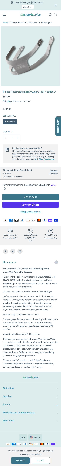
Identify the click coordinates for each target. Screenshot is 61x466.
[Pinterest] (20, 251)
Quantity (8, 131)
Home (5, 22)
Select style (9, 116)
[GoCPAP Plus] (30, 14)
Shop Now (27, 6)
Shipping (7, 101)
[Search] (50, 14)
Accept (40, 460)
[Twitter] (12, 251)
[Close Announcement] (55, 5)
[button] (4, 14)
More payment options (30, 211)
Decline (20, 460)
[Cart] (55, 14)
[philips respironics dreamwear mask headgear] (30, 56)
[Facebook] (5, 251)
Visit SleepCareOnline (44, 159)
